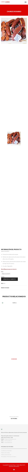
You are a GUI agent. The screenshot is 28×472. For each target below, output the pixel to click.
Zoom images (4, 126)
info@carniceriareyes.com (10, 439)
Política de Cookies (5, 452)
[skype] (26, 288)
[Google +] (20, 288)
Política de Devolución (6, 454)
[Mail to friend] (22, 288)
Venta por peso (5, 251)
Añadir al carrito (9, 279)
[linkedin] (23, 288)
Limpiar (2, 276)
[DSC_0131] (14, 138)
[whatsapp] (25, 288)
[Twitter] (13, 288)
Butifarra (14, 418)
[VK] (17, 288)
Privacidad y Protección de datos (8, 456)
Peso (2, 271)
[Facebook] (15, 288)
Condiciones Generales (6, 450)
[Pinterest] (18, 288)
